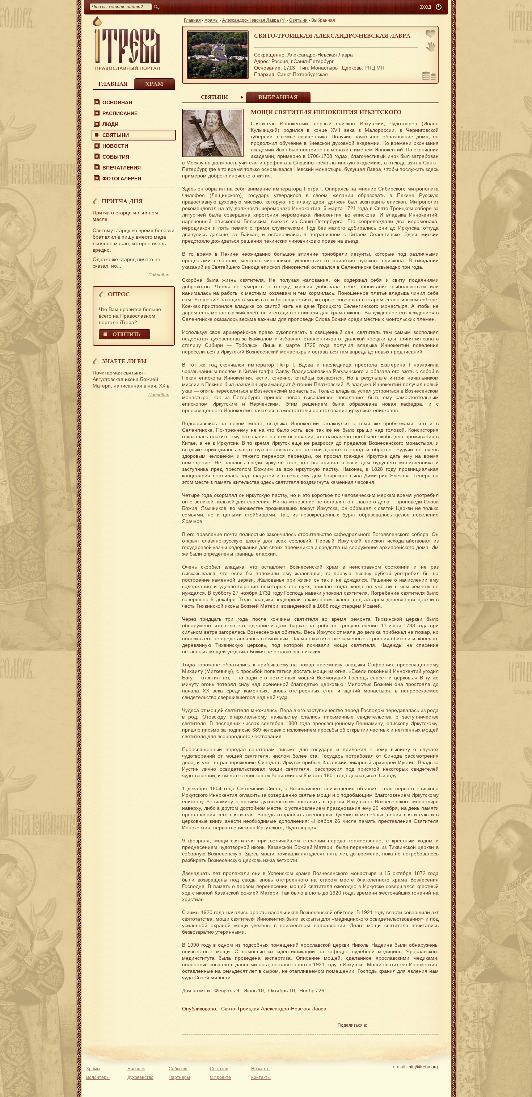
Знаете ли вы (124, 361)
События (115, 157)
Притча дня (122, 201)
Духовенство (140, 1077)
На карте (260, 1068)
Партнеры (179, 1077)
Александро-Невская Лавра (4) (254, 20)
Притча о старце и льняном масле (125, 216)
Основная (117, 102)
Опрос (119, 294)
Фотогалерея (121, 178)
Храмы (211, 20)
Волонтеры (98, 1077)
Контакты (261, 1077)
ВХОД (425, 7)
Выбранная (278, 97)
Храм (154, 84)
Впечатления (121, 168)
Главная (113, 84)
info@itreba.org (423, 1066)
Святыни (115, 135)
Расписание (120, 113)
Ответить (126, 334)
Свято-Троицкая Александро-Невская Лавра (332, 35)
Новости (115, 146)
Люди (110, 124)
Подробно (158, 274)
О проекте (220, 1077)
